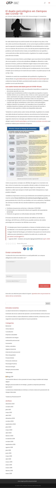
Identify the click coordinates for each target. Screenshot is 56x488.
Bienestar (8, 326)
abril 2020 (8, 433)
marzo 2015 (9, 468)
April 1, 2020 (46, 239)
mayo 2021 (9, 412)
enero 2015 (9, 473)
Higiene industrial (11, 349)
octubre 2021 (9, 407)
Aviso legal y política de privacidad (27, 481)
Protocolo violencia (11, 361)
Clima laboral (10, 329)
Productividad (10, 358)
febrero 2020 (9, 436)
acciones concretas (42, 121)
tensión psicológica (21, 121)
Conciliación (9, 332)
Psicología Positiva (11, 364)
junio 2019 (8, 453)
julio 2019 (8, 450)
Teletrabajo (9, 372)
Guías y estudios (11, 346)
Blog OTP (10, 377)
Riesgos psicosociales (12, 369)
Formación (9, 343)
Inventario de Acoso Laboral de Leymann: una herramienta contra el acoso (28, 314)
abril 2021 (8, 415)
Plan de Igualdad (11, 355)
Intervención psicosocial (13, 352)
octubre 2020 (10, 421)
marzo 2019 (9, 462)
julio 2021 (8, 409)
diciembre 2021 (10, 404)
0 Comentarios (42, 16)
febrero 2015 (9, 470)
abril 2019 (8, 459)
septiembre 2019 (10, 444)
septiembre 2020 (11, 424)
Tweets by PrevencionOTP (13, 397)
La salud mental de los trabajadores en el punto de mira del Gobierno (26, 311)
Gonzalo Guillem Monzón (14, 16)
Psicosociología (33, 16)
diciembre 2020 (10, 418)
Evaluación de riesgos (12, 337)
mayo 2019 (9, 456)
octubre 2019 (9, 441)
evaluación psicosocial (12, 340)
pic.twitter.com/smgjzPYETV (15, 236)
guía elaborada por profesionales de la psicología (31, 79)
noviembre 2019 (10, 438)
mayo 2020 (9, 430)
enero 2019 (9, 465)
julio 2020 (8, 427)
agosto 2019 (9, 447)
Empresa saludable (11, 335)
